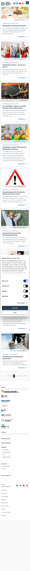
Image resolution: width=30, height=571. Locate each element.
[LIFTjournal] (15, 410)
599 (12, 376)
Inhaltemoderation (6, 512)
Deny (15, 312)
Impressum (4, 493)
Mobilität (3, 447)
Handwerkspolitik (6, 443)
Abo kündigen (4, 496)
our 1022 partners (12, 261)
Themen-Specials (6, 475)
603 (21, 376)
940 (27, 376)
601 (16, 376)
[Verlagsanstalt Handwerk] (15, 420)
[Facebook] (14, 3)
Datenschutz (4, 502)
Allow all (15, 308)
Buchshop (3, 515)
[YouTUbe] (20, 3)
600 (14, 376)
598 (9, 376)
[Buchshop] (15, 415)
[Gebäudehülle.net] (15, 391)
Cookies (3, 509)
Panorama (4, 464)
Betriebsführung (5, 438)
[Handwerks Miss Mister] (15, 401)
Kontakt (3, 499)
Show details (21, 303)
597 (7, 376)
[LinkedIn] (17, 3)
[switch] (25, 286)
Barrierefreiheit (5, 506)
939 (24, 376)
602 (19, 376)
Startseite (3, 490)
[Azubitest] (15, 406)
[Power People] (15, 396)
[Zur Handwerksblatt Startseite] (6, 3)
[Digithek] (15, 426)
